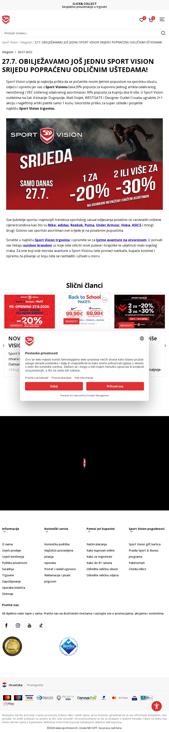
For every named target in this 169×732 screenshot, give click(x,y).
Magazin (26, 42)
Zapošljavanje (11, 581)
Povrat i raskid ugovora (60, 569)
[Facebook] (6, 625)
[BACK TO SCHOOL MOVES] (84, 309)
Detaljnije (153, 369)
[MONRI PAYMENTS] (8, 703)
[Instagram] (18, 625)
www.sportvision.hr (66, 728)
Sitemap (7, 594)
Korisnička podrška (56, 544)
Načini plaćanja (97, 544)
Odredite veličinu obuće (102, 569)
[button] (84, 33)
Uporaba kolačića (13, 588)
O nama (7, 544)
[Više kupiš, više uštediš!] (139, 312)
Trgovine (8, 575)
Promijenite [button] (35, 685)
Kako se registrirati (99, 557)
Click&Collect (137, 569)
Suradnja (8, 569)
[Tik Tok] (41, 625)
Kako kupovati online (101, 550)
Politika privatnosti (14, 563)
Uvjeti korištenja (13, 557)
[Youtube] (29, 625)
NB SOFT (92, 728)
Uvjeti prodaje (11, 550)
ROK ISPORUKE (84, 3)
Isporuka (50, 563)
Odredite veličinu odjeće (103, 575)
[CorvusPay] (86, 697)
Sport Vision (10, 42)
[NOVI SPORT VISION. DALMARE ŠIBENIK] (29, 312)
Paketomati (137, 563)
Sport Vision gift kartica (145, 544)
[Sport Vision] (6, 19)
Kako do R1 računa (99, 563)
